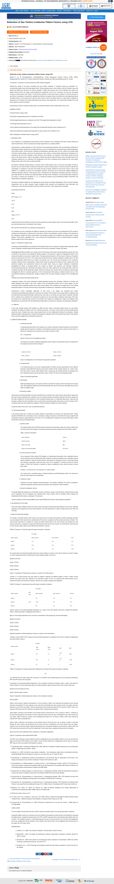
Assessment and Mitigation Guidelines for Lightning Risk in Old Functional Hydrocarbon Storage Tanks (96, 191)
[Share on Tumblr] (51, 854)
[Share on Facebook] (37, 854)
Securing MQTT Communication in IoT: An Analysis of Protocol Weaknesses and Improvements (96, 223)
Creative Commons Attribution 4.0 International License (52, 60)
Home (17, 10)
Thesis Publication (78, 10)
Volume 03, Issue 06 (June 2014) (14, 19)
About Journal (24, 10)
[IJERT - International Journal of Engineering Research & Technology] (6, 6)
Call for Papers (35, 10)
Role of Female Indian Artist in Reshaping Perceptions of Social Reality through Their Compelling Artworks (96, 234)
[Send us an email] (112, 1)
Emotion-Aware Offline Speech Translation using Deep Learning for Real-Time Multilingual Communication (96, 205)
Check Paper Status (97, 17)
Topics (44, 10)
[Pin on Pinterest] (45, 854)
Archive (59, 10)
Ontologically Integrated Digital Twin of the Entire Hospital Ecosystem (96, 166)
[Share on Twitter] (39, 854)
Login (95, 10)
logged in (18, 870)
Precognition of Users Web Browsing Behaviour (65, 859)
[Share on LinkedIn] (48, 854)
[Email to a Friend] (42, 854)
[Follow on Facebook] (109, 1)
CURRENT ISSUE (91, 47)
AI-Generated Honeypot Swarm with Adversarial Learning (95, 214)
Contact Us (89, 10)
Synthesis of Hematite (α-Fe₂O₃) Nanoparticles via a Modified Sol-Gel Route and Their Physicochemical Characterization (96, 184)
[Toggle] (8, 66)
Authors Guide (51, 10)
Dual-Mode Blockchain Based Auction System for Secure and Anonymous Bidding (96, 243)
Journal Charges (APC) (97, 115)
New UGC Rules (95, 53)
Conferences (67, 10)
